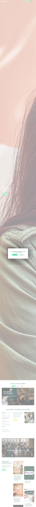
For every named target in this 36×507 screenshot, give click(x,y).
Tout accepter (15, 254)
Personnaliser (21, 254)
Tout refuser (25, 249)
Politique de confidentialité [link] (18, 257)
